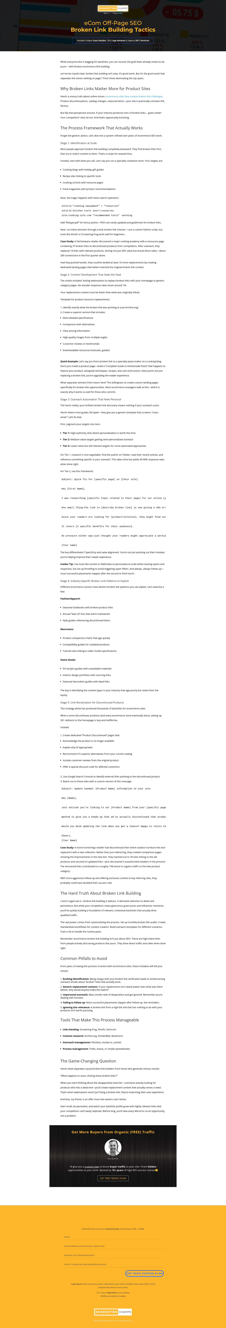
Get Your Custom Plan (144, 1273)
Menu (106, 13)
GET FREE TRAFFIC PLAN (113, 1178)
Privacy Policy (117, 13)
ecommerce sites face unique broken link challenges (134, 96)
